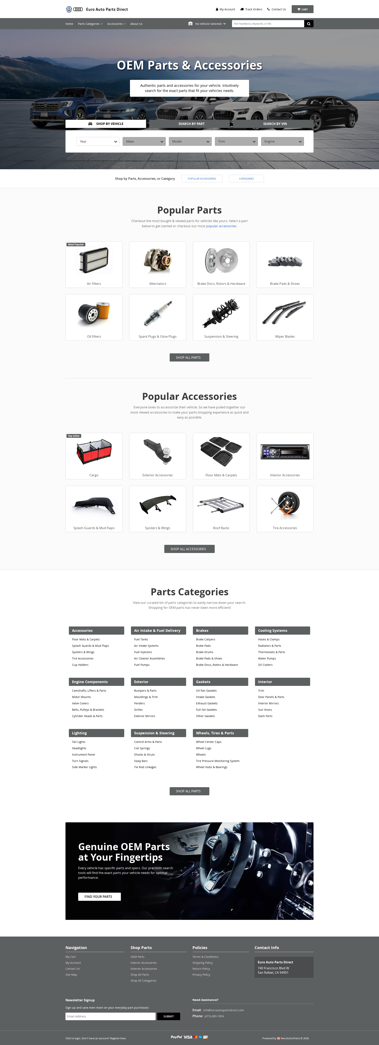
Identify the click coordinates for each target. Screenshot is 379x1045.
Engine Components (90, 681)
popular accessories (221, 226)
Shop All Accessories (188, 549)
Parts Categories (89, 24)
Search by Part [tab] (191, 124)
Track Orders (253, 9)
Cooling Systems (272, 630)
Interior (265, 681)
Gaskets (203, 681)
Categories (246, 178)
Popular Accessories (202, 178)
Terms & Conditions (205, 957)
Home (69, 24)
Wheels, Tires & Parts (215, 733)
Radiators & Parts (269, 646)
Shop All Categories (143, 980)
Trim (261, 690)
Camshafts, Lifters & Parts (89, 690)
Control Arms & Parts (148, 742)
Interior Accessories (144, 963)
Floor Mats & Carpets (86, 639)
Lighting (79, 733)
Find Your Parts (98, 896)
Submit (169, 1016)
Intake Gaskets (205, 697)
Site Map (71, 974)
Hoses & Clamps (269, 639)
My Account (227, 9)
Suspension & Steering (154, 733)
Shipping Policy (202, 963)
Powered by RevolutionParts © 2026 (285, 1038)
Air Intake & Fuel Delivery (157, 630)
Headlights (79, 748)
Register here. (118, 1038)
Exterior (141, 681)
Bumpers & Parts (145, 690)
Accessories (82, 630)
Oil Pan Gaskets (206, 690)
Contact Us (278, 9)
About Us (136, 24)
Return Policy (201, 969)
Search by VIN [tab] (275, 124)
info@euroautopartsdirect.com (223, 1010)
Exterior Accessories (144, 969)
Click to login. (73, 1038)
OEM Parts (137, 957)
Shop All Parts (188, 357)
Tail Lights (78, 742)
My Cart (70, 957)
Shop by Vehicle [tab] (109, 124)
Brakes (202, 630)
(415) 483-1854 (214, 1016)
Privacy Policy (201, 974)
